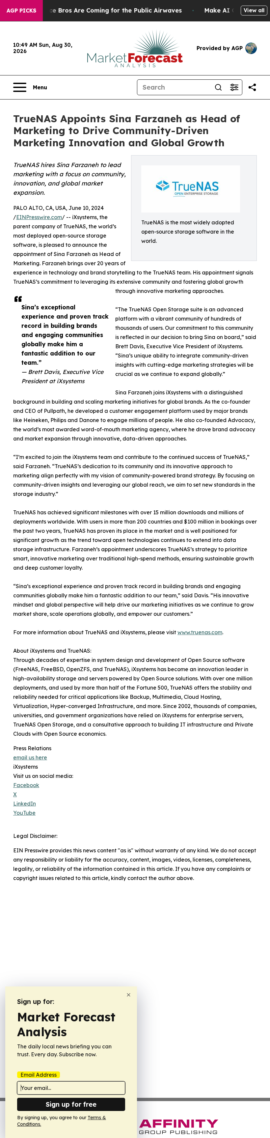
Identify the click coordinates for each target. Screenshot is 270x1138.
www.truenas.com (199, 632)
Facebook (26, 785)
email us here (30, 757)
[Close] (128, 995)
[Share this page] (252, 87)
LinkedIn (24, 803)
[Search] (218, 87)
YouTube (24, 813)
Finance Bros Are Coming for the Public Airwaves (107, 10)
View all (254, 10)
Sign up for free (71, 1104)
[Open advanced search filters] (234, 87)
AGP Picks (21, 10)
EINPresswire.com (39, 217)
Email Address (38, 1074)
